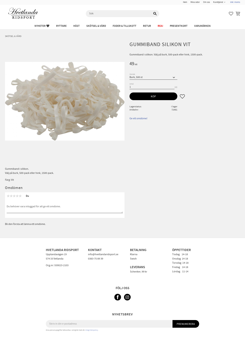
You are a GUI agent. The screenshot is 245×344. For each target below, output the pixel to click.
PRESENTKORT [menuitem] (179, 26)
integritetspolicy (91, 330)
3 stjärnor (14, 195)
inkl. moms (235, 2)
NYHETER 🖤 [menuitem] (42, 26)
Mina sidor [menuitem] (195, 2)
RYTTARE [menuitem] (61, 26)
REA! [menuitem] (160, 26)
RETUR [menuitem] (147, 26)
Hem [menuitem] (185, 2)
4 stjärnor (17, 195)
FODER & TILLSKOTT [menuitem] (124, 26)
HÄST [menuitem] (76, 26)
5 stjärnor (20, 195)
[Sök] (155, 13)
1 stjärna (8, 195)
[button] (231, 13)
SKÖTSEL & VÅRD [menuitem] (96, 26)
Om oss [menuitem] (206, 2)
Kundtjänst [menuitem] (218, 2)
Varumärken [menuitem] (202, 26)
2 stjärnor (11, 195)
